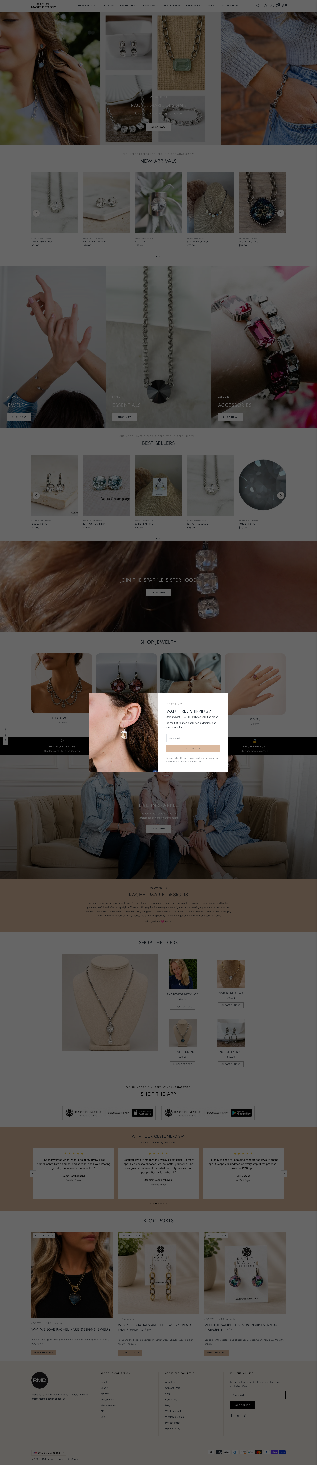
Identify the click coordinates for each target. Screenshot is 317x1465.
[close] (224, 697)
